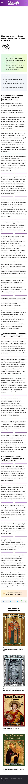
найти (20, 594)
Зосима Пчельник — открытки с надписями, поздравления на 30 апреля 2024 (13, 769)
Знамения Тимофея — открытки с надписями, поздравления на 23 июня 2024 (13, 649)
